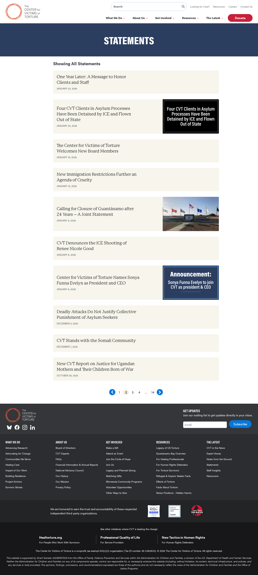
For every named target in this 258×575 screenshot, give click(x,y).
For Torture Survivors (167, 470)
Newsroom (219, 6)
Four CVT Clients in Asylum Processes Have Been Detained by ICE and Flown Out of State (94, 114)
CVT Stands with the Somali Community (96, 340)
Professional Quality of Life (120, 537)
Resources (189, 18)
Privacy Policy (63, 487)
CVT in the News (216, 448)
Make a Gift (112, 448)
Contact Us (246, 6)
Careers (233, 6)
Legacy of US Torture (167, 448)
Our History (62, 476)
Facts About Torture (167, 487)
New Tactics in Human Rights (183, 537)
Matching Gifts (114, 476)
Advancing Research (16, 448)
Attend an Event (114, 453)
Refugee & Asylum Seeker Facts (173, 476)
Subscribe (240, 424)
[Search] (183, 6)
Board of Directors (65, 448)
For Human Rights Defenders (172, 464)
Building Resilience (15, 476)
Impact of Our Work (16, 470)
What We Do (114, 18)
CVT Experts (62, 453)
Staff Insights (214, 470)
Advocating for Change (17, 453)
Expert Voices (214, 453)
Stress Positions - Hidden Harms (173, 493)
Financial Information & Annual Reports (77, 464)
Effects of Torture (165, 481)
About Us (139, 18)
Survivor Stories (13, 487)
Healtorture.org (50, 537)
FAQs (59, 459)
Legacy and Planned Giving (120, 470)
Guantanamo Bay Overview (171, 453)
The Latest (213, 18)
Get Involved (163, 18)
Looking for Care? (200, 6)
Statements (213, 464)
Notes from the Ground (219, 459)
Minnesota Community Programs (124, 481)
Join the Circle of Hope (118, 459)
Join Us (110, 464)
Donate (240, 18)
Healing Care (12, 464)
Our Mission (62, 481)
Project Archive (13, 481)
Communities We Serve (18, 459)
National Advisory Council (70, 470)
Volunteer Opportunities (119, 487)
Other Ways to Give (116, 493)
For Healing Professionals (170, 459)
